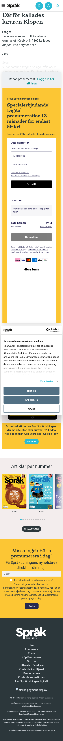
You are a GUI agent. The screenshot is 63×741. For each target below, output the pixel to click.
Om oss (31, 661)
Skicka (31, 606)
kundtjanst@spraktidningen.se (31, 714)
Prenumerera (31, 673)
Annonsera (31, 649)
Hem (31, 645)
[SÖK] (57, 6)
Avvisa (31, 408)
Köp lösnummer (31, 657)
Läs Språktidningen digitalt (31, 681)
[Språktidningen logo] (31, 632)
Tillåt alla (31, 390)
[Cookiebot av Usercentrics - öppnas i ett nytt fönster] (46, 330)
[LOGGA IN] (48, 6)
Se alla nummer (31, 529)
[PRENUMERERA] (39, 6)
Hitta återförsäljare (32, 665)
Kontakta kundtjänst (31, 669)
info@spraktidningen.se (31, 706)
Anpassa (29, 399)
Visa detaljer (47, 381)
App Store (31, 442)
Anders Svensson (46, 698)
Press (31, 653)
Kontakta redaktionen (31, 677)
